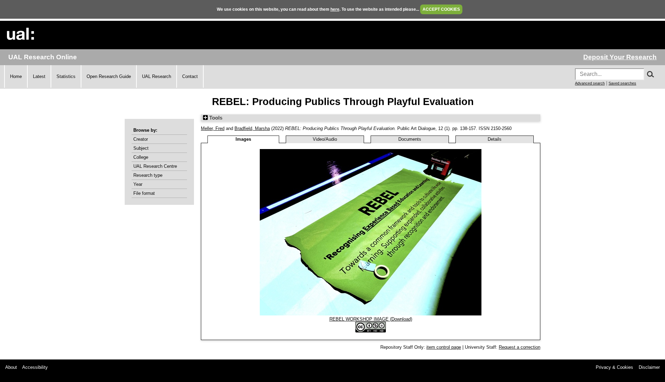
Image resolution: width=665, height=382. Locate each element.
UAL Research (156, 76)
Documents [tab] (409, 139)
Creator (140, 139)
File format (144, 193)
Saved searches (622, 83)
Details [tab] (495, 139)
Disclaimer (649, 367)
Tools (215, 118)
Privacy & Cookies (614, 367)
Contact (190, 76)
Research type (147, 175)
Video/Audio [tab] (325, 139)
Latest (39, 76)
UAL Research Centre (155, 166)
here (334, 9)
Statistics (66, 76)
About (11, 367)
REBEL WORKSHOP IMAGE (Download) (370, 319)
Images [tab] (243, 139)
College (140, 157)
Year (137, 184)
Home (16, 76)
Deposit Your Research (620, 57)
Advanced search (590, 83)
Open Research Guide (109, 76)
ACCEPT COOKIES (441, 9)
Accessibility (35, 367)
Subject (141, 148)
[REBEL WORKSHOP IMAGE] (370, 313)
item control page (443, 347)
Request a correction (519, 347)
